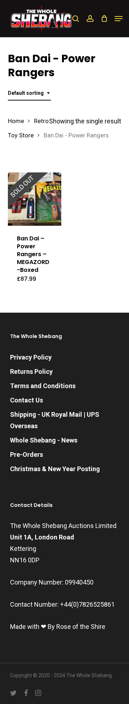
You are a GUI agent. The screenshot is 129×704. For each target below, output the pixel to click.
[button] (119, 18)
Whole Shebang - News (43, 440)
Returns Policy (31, 371)
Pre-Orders (26, 454)
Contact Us (26, 400)
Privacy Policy (31, 357)
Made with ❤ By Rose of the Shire (57, 626)
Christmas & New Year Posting (55, 469)
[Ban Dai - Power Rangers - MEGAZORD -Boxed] (35, 199)
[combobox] (29, 93)
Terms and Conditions (43, 386)
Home (16, 121)
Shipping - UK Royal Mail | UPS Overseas (54, 420)
